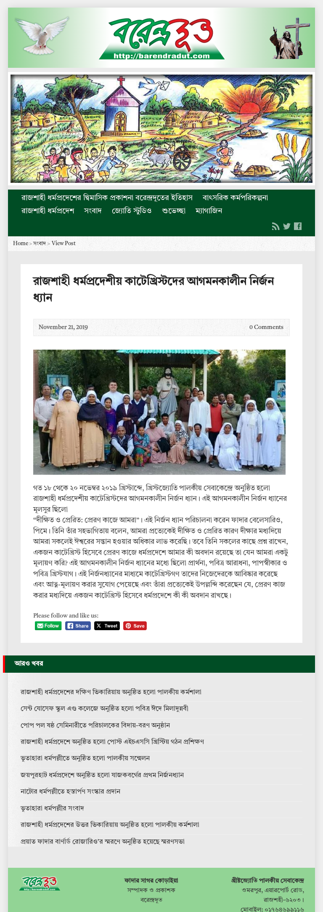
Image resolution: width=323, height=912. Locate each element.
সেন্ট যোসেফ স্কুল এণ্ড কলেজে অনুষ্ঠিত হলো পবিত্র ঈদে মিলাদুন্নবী (104, 709)
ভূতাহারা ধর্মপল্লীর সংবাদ (52, 808)
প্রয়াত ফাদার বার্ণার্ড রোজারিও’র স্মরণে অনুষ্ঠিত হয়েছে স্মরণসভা (103, 842)
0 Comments (242, 327)
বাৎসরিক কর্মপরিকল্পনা (235, 198)
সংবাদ (93, 211)
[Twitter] (287, 226)
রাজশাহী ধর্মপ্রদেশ (47, 211)
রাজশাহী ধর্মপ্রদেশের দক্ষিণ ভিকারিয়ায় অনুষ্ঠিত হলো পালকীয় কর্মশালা (111, 692)
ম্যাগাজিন (209, 211)
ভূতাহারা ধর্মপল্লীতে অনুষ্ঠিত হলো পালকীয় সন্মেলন (85, 758)
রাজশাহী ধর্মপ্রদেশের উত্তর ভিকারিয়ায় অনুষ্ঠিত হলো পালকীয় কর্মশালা (110, 825)
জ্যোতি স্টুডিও (132, 211)
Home (20, 243)
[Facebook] (298, 226)
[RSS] (276, 226)
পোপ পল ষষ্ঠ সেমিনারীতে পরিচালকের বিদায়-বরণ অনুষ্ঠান (95, 725)
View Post (64, 243)
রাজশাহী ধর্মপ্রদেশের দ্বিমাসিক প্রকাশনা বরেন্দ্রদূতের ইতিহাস (107, 198)
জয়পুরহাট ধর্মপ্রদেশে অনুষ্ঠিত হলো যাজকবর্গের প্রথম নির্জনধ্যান (102, 775)
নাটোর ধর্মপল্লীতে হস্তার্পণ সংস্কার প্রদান (70, 792)
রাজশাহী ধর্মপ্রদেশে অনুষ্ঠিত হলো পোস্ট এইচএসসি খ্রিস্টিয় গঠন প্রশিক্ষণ (112, 742)
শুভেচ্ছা (173, 211)
